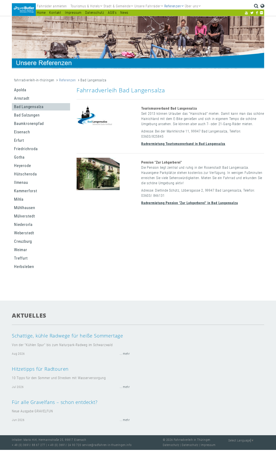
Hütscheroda (25, 174)
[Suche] (256, 6)
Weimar (20, 249)
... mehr (125, 354)
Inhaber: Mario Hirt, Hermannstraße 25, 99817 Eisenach (49, 440)
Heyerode (22, 165)
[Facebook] (257, 13)
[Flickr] (261, 13)
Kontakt (55, 13)
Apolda (20, 89)
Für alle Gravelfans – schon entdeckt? (54, 402)
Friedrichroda (26, 148)
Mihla (19, 199)
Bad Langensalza (29, 106)
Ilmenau (21, 182)
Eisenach (22, 131)
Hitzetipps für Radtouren (40, 369)
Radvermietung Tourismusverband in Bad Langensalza (183, 144)
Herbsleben (24, 266)
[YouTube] (246, 13)
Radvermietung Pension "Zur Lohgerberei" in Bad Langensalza (189, 203)
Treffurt (21, 258)
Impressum (73, 13)
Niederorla (23, 224)
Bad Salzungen (26, 115)
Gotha (19, 157)
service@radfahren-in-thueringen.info (107, 445)
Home (41, 13)
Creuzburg (23, 241)
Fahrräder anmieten (52, 6)
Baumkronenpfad (29, 123)
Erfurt (19, 140)
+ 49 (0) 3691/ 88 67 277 (28, 445)
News (124, 13)
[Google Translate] (262, 6)
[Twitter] (252, 13)
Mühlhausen (24, 207)
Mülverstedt (24, 216)
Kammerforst (25, 190)
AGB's (112, 13)
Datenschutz (94, 13)
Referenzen (67, 80)
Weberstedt (24, 232)
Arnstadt (21, 98)
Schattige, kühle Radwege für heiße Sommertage (67, 335)
